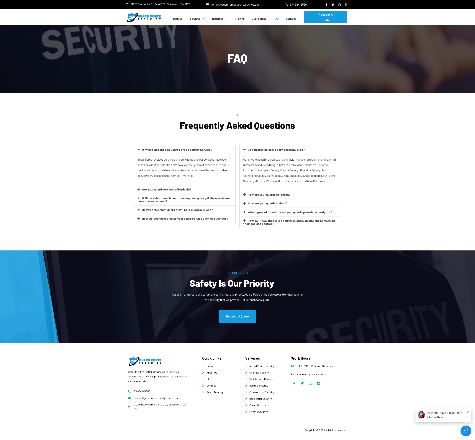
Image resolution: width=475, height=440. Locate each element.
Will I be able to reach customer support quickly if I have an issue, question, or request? (183, 199)
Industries (217, 18)
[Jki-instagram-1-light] (310, 383)
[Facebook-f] (326, 4)
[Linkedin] (319, 383)
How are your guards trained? (268, 203)
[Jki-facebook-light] (294, 383)
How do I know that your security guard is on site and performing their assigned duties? (289, 222)
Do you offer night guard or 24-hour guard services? (177, 209)
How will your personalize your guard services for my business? (185, 218)
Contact (291, 18)
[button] (184, 149)
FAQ (276, 18)
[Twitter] (302, 383)
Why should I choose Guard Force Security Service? (177, 149)
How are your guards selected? (269, 194)
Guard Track (259, 18)
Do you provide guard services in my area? (276, 149)
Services (195, 18)
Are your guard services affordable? (166, 189)
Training (240, 18)
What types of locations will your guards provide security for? (290, 212)
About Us (177, 18)
